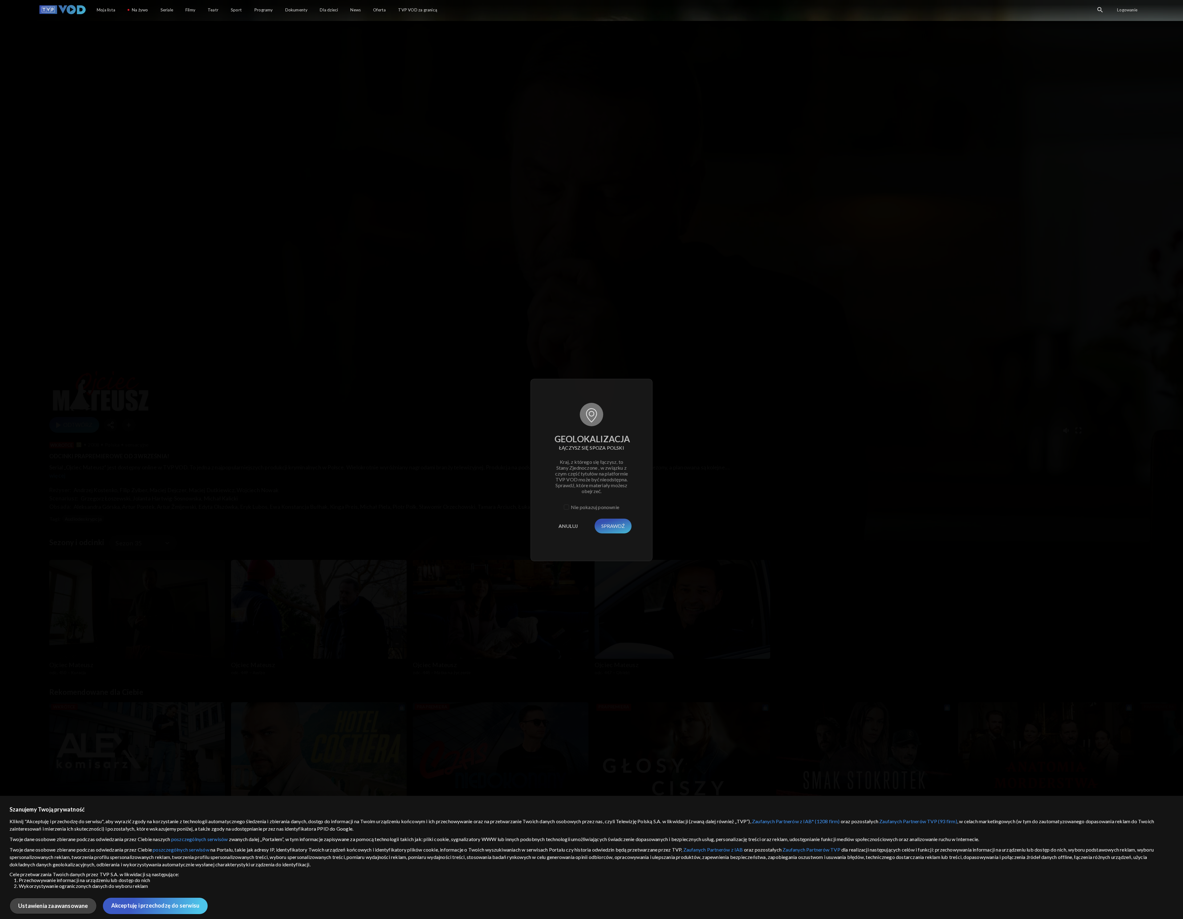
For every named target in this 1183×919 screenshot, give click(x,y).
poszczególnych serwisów (199, 839)
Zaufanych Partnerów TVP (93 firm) (918, 821)
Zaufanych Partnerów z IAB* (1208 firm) (796, 821)
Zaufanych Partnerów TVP (811, 849)
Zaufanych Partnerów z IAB (713, 849)
